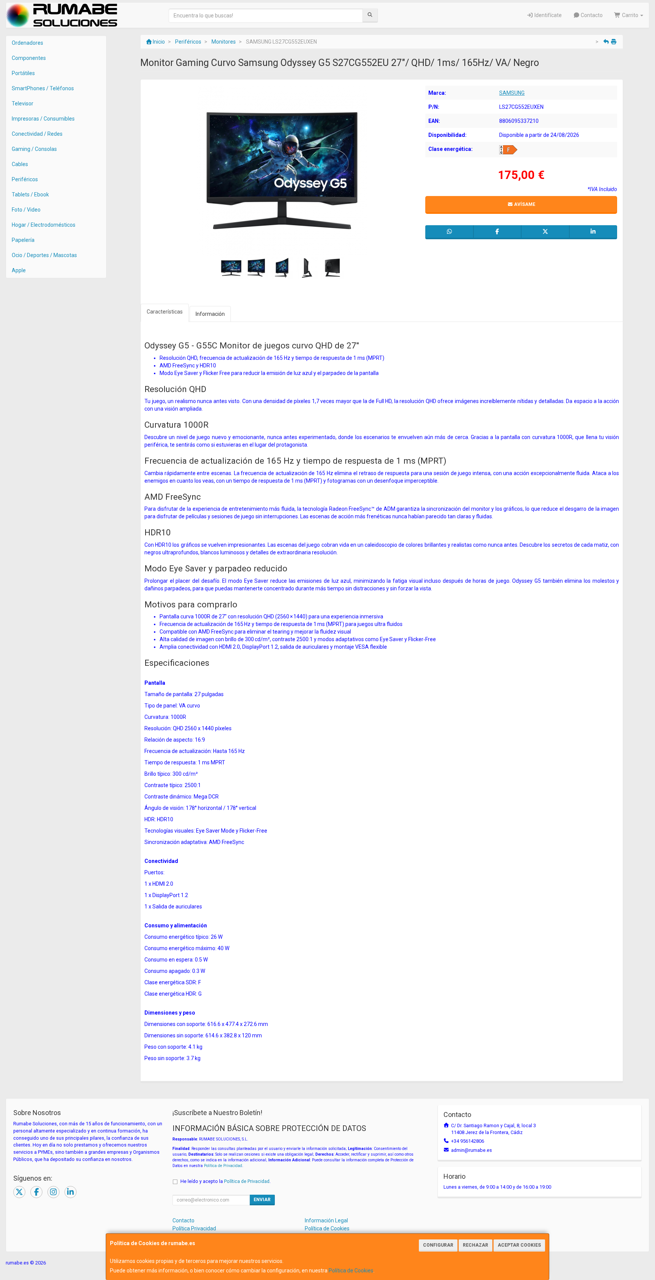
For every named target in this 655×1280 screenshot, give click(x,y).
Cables (20, 164)
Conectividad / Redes (37, 134)
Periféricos (25, 179)
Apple (19, 270)
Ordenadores (27, 43)
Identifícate (547, 15)
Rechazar (475, 1245)
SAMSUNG (512, 93)
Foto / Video (26, 210)
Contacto (591, 15)
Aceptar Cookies (519, 1245)
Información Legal (326, 1220)
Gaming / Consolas (34, 149)
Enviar (262, 1199)
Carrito (630, 15)
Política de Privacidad (223, 1166)
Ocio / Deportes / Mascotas (44, 255)
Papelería (23, 240)
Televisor (22, 103)
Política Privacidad (194, 1228)
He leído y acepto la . (225, 1181)
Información (210, 314)
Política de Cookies (351, 1270)
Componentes (29, 58)
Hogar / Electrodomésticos (43, 225)
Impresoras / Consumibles (43, 119)
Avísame (524, 204)
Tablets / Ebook (30, 194)
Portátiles (23, 73)
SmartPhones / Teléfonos (43, 88)
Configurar (438, 1245)
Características (165, 312)
